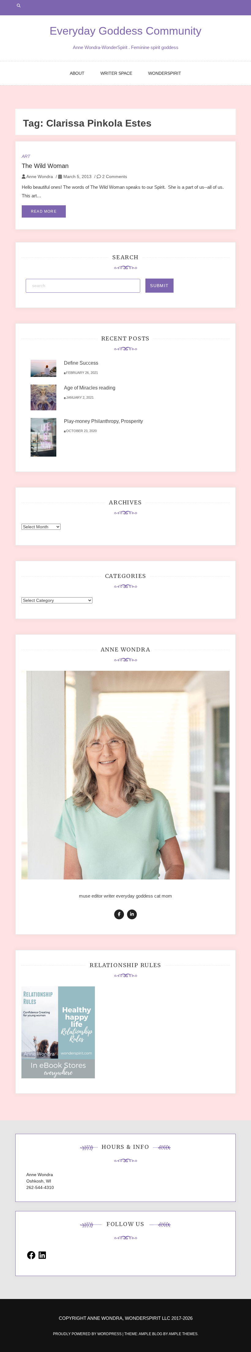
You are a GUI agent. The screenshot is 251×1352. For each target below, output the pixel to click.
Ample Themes (183, 1334)
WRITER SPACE (116, 73)
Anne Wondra (39, 176)
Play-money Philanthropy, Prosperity (103, 421)
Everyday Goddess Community (125, 31)
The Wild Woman (45, 165)
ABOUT (77, 73)
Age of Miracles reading (89, 387)
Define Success (81, 363)
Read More (44, 211)
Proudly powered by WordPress (87, 1334)
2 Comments (114, 176)
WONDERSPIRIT (164, 73)
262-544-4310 (40, 1187)
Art (26, 156)
